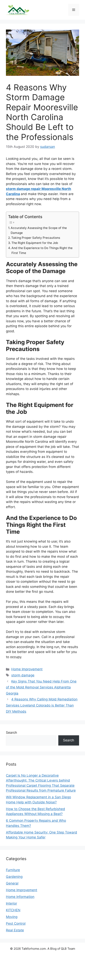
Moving (11, 917)
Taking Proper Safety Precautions (35, 238)
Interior (11, 903)
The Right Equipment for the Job (34, 243)
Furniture (13, 870)
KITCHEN (13, 910)
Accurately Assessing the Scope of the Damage (39, 230)
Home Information (20, 897)
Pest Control (16, 923)
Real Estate (15, 930)
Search (11, 733)
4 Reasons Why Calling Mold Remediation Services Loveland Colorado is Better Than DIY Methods (41, 705)
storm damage (22, 675)
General (12, 883)
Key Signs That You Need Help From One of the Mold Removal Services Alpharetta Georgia (41, 687)
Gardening (14, 877)
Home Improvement (26, 669)
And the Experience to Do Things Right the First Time (42, 250)
